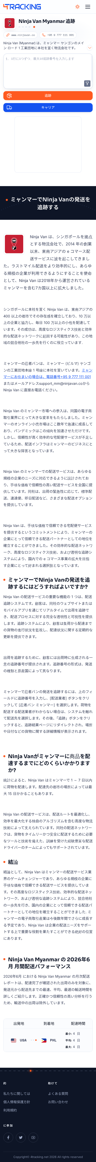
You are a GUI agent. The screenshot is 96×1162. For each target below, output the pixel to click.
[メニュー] (88, 7)
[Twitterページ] (21, 1137)
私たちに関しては (16, 1094)
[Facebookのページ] (8, 1137)
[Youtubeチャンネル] (33, 1137)
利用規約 (10, 1110)
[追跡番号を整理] (87, 83)
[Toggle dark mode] (77, 6)
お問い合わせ (58, 1102)
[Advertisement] (48, 145)
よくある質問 (58, 1094)
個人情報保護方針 (16, 1102)
